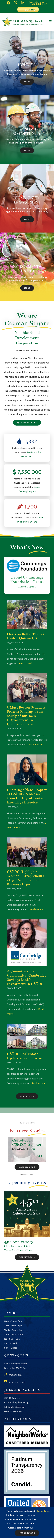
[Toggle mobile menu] (50, 21)
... (24, 663)
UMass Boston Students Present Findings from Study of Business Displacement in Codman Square (27, 688)
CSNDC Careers (12, 1398)
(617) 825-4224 (15, 1375)
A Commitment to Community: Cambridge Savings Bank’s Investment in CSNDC (27, 943)
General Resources (13, 1411)
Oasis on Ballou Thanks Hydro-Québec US (27, 614)
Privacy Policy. (43, 1511)
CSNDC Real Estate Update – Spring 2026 (27, 1036)
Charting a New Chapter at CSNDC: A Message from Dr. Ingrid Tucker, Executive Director (27, 770)
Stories (32, 1149)
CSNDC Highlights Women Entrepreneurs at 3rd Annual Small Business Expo (27, 852)
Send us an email (16, 1382)
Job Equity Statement (14, 1407)
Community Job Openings (16, 1402)
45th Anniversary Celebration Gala (18, 1244)
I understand (27, 1533)
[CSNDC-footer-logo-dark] (27, 1266)
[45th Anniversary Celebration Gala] (27, 1194)
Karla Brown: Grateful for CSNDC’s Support (26, 1140)
